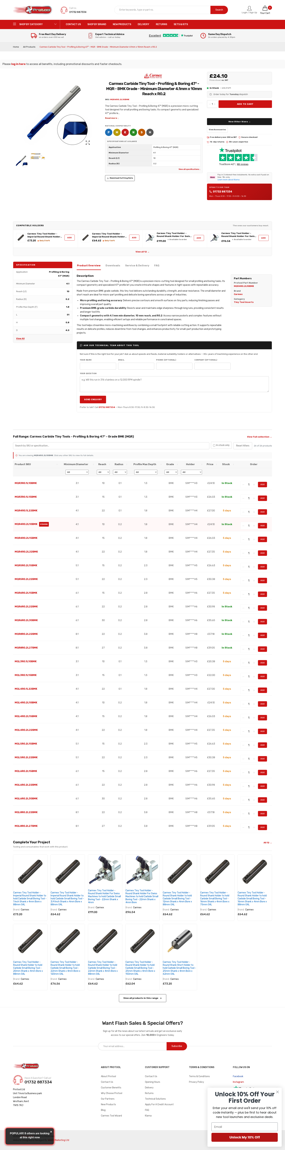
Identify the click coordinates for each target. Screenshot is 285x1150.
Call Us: (73, 8)
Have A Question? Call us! (38, 1078)
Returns (149, 1093)
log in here (18, 64)
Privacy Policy (196, 1082)
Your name (86, 360)
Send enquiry (93, 399)
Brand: (16, 909)
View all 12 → (142, 251)
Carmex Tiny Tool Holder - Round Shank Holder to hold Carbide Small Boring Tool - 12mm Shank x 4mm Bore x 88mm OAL (177, 898)
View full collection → (259, 437)
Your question (88, 373)
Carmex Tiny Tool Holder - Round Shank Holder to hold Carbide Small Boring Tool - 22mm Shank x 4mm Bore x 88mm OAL (103, 968)
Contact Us (107, 1082)
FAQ (147, 1110)
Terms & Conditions (199, 1076)
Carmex (25, 909)
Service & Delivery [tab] (137, 265)
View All (20, 338)
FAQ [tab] (156, 265)
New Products (108, 1104)
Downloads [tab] (113, 265)
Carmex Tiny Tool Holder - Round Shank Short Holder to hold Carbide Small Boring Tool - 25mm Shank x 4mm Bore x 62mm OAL (179, 968)
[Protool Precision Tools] (33, 10)
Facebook (238, 1076)
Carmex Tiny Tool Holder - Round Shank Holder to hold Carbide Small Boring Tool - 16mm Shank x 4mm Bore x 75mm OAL (214, 898)
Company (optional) (205, 360)
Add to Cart (245, 104)
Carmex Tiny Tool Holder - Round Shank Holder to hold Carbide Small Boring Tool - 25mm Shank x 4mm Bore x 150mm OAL (140, 968)
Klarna (148, 1115)
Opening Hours (152, 1082)
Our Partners (107, 1098)
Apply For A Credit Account (159, 1104)
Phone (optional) (166, 360)
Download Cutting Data (121, 178)
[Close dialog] (277, 1092)
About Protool (108, 1076)
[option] (20, 160)
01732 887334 (222, 191)
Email (121, 360)
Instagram (238, 1082)
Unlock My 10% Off (244, 1137)
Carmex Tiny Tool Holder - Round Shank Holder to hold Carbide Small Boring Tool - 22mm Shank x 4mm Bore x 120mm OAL (65, 968)
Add (69, 237)
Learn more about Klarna (228, 180)
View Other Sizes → (239, 121)
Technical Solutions (155, 1098)
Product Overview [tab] (89, 265)
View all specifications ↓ (189, 169)
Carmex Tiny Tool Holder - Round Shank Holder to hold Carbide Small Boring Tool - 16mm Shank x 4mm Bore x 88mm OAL (252, 898)
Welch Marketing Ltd (58, 1140)
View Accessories (217, 130)
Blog (103, 1110)
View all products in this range (140, 998)
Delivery (149, 1087)
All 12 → (268, 842)
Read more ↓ (112, 118)
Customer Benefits (111, 1087)
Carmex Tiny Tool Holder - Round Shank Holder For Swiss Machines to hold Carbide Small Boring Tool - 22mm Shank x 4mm (174, 235)
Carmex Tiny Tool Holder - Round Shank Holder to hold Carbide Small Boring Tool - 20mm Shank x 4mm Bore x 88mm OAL (28, 968)
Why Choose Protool (111, 1093)
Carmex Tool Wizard (111, 1115)
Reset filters (242, 445)
